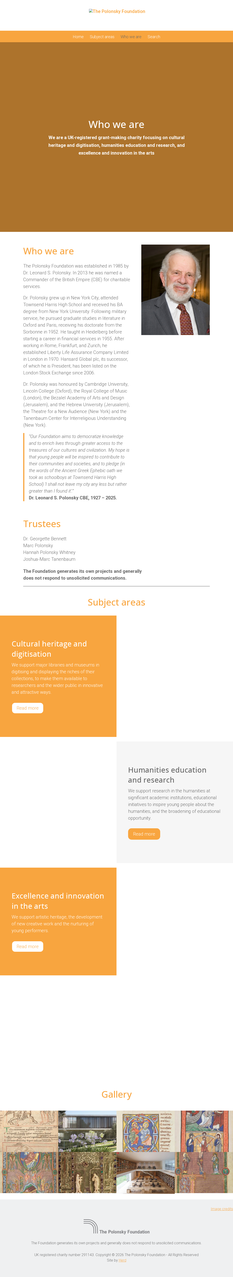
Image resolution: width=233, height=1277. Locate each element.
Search (154, 37)
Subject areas (102, 37)
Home (78, 37)
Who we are (131, 37)
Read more (28, 708)
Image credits (222, 1209)
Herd (122, 1260)
